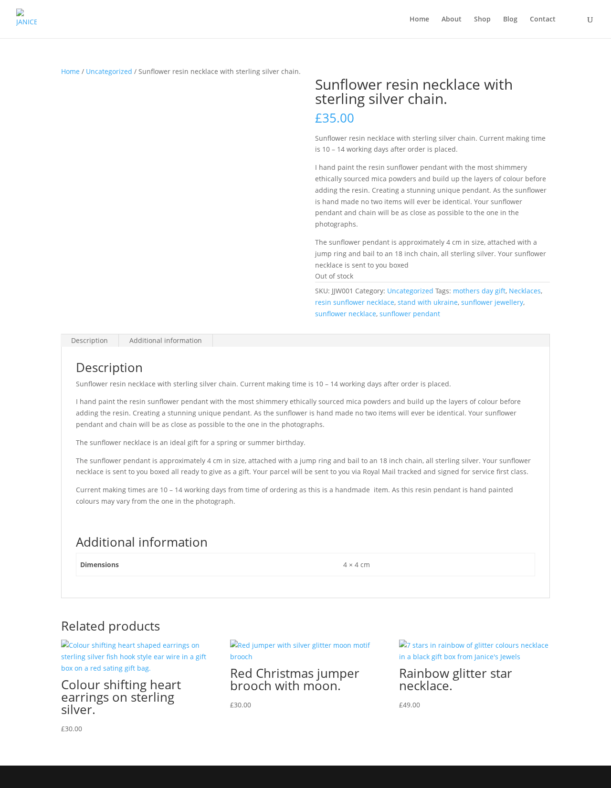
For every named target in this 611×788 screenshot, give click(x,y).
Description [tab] (89, 340)
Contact (543, 19)
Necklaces (525, 290)
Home (419, 19)
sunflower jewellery (492, 302)
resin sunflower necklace (354, 302)
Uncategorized (109, 71)
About (452, 19)
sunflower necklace (345, 313)
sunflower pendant (409, 313)
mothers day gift (479, 290)
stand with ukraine (428, 302)
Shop (482, 19)
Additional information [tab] (165, 340)
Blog (510, 19)
